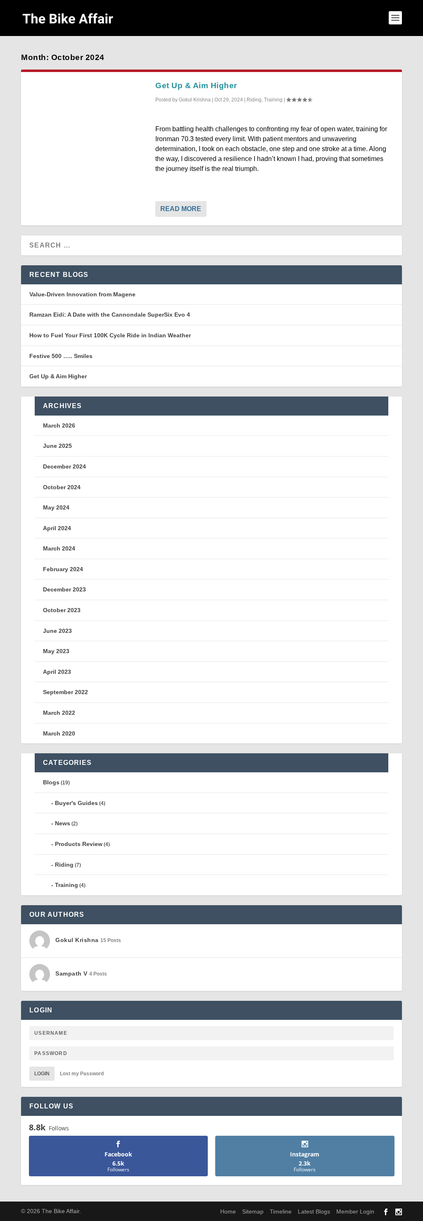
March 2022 (59, 712)
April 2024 (57, 528)
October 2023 (62, 610)
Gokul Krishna (195, 100)
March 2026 (59, 425)
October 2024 (62, 487)
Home (228, 1211)
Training (273, 100)
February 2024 (63, 569)
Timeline (281, 1211)
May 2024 (56, 507)
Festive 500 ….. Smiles (61, 356)
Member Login (355, 1211)
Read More (180, 208)
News (62, 823)
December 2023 (64, 589)
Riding (254, 100)
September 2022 (65, 692)
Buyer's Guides (76, 803)
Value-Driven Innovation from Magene (82, 294)
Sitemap (253, 1211)
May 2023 (56, 651)
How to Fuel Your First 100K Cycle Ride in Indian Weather (110, 335)
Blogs (51, 782)
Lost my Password (82, 1074)
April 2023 (57, 671)
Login (42, 1074)
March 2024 (59, 548)
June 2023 (57, 630)
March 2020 (59, 733)
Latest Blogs (314, 1211)
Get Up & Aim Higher (196, 85)
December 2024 (64, 466)
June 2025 (57, 445)
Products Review (78, 844)
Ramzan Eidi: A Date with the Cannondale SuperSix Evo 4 (109, 314)
